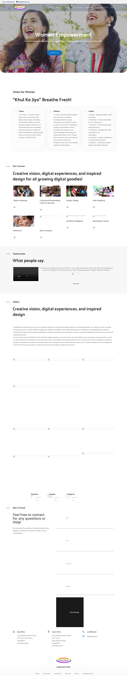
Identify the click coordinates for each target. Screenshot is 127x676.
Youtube (52, 494)
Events (67, 8)
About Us (59, 8)
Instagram (71, 494)
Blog (112, 8)
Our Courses (77, 8)
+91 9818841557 (9, 2)
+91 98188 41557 (92, 632)
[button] (71, 284)
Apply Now (72, 53)
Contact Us (89, 8)
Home (51, 8)
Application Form (101, 8)
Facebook (34, 494)
